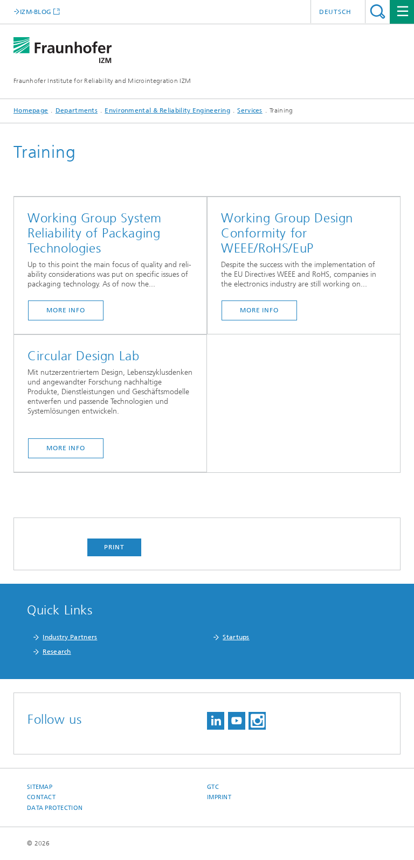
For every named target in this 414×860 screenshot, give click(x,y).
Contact (41, 797)
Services (249, 110)
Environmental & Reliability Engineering (167, 110)
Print (114, 547)
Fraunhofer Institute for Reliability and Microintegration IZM (102, 81)
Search (377, 11)
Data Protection (54, 808)
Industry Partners (70, 637)
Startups (236, 637)
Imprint (219, 797)
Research (57, 651)
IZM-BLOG (35, 11)
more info (65, 310)
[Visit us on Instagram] (257, 721)
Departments (77, 110)
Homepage (30, 110)
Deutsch (335, 12)
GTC (213, 787)
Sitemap (39, 787)
